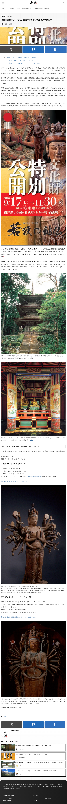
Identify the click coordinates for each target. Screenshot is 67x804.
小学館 (35, 800)
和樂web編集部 (15, 730)
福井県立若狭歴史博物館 (35, 476)
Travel (18, 8)
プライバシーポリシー (8, 798)
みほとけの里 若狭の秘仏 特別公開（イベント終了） (23, 57)
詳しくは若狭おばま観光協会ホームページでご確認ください (19, 617)
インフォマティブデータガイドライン (42, 798)
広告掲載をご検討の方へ (8, 795)
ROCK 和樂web (10, 8)
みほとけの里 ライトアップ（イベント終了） (22, 60)
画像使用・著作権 (7, 800)
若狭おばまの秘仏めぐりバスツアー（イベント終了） (25, 63)
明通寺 (31, 440)
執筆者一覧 (36, 795)
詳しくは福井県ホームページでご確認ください (15, 481)
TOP (3, 8)
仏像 (5, 716)
